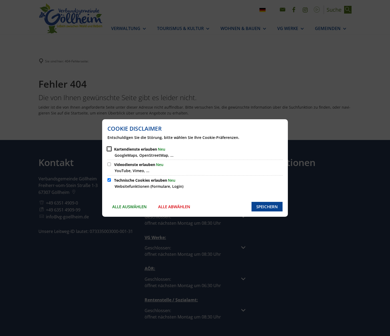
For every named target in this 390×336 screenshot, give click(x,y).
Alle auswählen (129, 206)
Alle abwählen (174, 206)
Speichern (267, 206)
